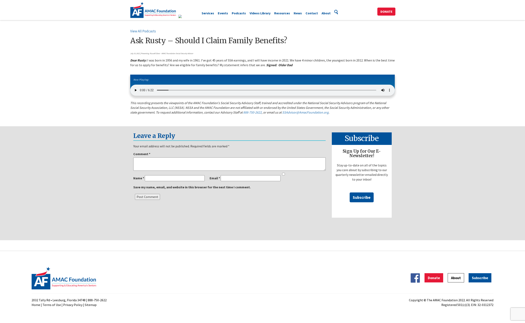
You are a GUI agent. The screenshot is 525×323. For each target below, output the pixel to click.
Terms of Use (51, 305)
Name (138, 178)
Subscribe (362, 197)
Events (223, 13)
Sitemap (91, 305)
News (298, 13)
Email (215, 178)
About (326, 13)
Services (208, 13)
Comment (141, 154)
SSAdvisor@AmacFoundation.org (305, 112)
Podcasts (239, 13)
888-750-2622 (252, 112)
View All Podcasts (143, 31)
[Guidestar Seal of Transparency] (185, 16)
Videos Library (260, 13)
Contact (312, 13)
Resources (282, 13)
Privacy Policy (72, 305)
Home (36, 305)
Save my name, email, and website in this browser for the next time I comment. (192, 187)
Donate (386, 11)
